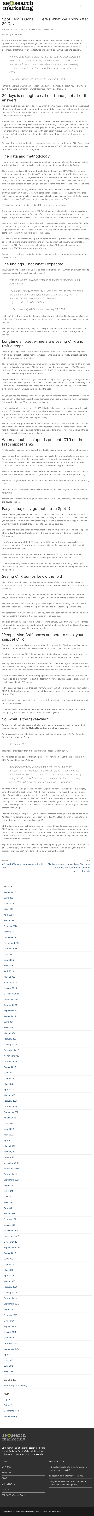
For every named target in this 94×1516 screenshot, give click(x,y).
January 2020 (10, 1292)
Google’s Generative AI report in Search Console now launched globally (67, 1483)
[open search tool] (80, 6)
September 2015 (11, 1326)
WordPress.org (11, 1416)
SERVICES (6, 1472)
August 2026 (10, 892)
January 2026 (10, 931)
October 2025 (10, 948)
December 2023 (11, 1050)
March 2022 (9, 1146)
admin (6, 29)
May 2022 (8, 1135)
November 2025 (11, 943)
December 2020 (11, 1230)
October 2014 (10, 1337)
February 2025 (11, 982)
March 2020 (9, 1281)
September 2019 (11, 1304)
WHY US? (6, 1467)
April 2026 (9, 915)
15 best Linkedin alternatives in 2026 (66, 1476)
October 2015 (10, 1321)
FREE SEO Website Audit (13, 1495)
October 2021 (10, 1174)
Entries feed (9, 1405)
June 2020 (9, 1264)
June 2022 (9, 1129)
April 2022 (9, 1140)
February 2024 (11, 1039)
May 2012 (8, 1371)
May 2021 (8, 1202)
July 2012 (8, 1360)
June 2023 (9, 1078)
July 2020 (8, 1258)
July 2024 (8, 1022)
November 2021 (11, 1168)
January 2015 (10, 1332)
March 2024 (9, 1033)
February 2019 (10, 1315)
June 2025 (9, 960)
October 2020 (10, 1242)
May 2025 (8, 965)
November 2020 (11, 1236)
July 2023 (8, 1072)
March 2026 (9, 920)
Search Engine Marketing (42, 29)
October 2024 (10, 1005)
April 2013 (8, 1354)
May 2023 (8, 1084)
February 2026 (11, 926)
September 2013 (11, 1349)
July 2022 (8, 1123)
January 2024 (10, 1044)
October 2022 (10, 1106)
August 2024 (10, 1016)
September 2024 (12, 1010)
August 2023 (10, 1067)
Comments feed (11, 1411)
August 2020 (10, 1253)
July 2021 (8, 1191)
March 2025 (9, 977)
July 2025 (8, 954)
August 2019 (10, 1309)
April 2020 (9, 1275)
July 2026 (8, 898)
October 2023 (10, 1061)
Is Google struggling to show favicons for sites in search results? (68, 1468)
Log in (7, 1399)
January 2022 (10, 1157)
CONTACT (6, 1489)
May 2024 (8, 1027)
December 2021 (11, 1163)
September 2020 (12, 1247)
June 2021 (8, 1196)
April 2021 (8, 1208)
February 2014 (10, 1343)
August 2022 (10, 1117)
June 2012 (8, 1366)
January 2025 (10, 988)
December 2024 (11, 994)
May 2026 (8, 909)
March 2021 (9, 1213)
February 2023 (11, 1101)
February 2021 (10, 1219)
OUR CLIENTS (8, 1484)
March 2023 (9, 1095)
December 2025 (11, 937)
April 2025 (9, 971)
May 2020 (8, 1270)
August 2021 (10, 1185)
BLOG (4, 1478)
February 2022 (11, 1151)
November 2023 (11, 1056)
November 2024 (11, 999)
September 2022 (12, 1112)
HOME (5, 1461)
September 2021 (11, 1180)
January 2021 (10, 1225)
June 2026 (9, 903)
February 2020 (11, 1287)
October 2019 (10, 1298)
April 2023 (9, 1089)
